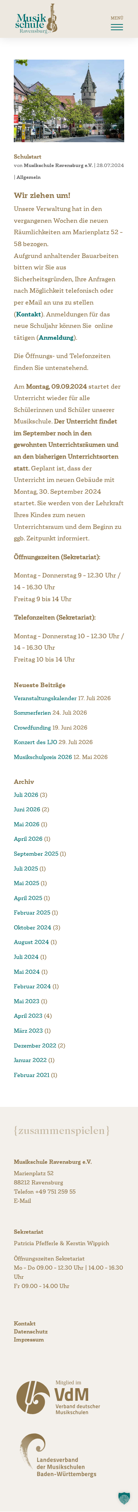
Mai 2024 (27, 971)
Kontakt (28, 314)
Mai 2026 (26, 824)
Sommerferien (32, 712)
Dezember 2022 (35, 1045)
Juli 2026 (26, 794)
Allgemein (28, 177)
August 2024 (31, 942)
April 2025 (28, 898)
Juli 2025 (26, 868)
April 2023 (28, 1015)
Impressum (29, 1339)
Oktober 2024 (32, 927)
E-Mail (22, 1200)
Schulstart (27, 156)
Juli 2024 (26, 956)
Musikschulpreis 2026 (43, 757)
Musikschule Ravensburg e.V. (58, 165)
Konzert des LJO (35, 742)
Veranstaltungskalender (45, 698)
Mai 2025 (26, 883)
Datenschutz (31, 1331)
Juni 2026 (27, 809)
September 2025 (36, 853)
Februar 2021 (31, 1075)
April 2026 (28, 838)
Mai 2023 (26, 1001)
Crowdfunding (32, 727)
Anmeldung (56, 338)
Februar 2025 (32, 912)
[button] (124, 1498)
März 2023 (28, 1030)
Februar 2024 (32, 986)
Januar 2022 (30, 1060)
